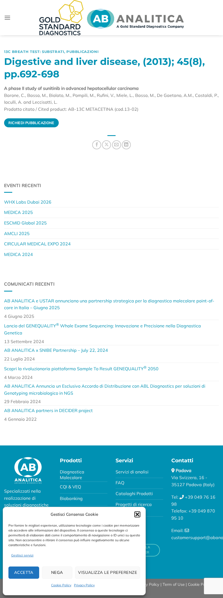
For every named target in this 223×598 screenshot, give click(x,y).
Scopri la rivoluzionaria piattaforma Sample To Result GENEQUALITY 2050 (81, 368)
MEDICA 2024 (18, 254)
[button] (137, 514)
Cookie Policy (61, 585)
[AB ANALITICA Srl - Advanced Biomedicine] (111, 17)
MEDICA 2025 (18, 212)
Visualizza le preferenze (107, 572)
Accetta (23, 572)
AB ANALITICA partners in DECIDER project (48, 410)
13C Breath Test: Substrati (34, 52)
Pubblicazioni (82, 52)
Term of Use (174, 584)
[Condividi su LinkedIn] (126, 144)
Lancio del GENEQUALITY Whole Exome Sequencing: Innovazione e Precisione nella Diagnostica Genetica (102, 329)
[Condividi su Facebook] (96, 144)
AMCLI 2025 (17, 233)
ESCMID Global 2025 (25, 223)
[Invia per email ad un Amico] (116, 144)
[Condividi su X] (106, 144)
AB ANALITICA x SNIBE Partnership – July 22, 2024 (56, 350)
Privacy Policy (84, 585)
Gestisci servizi (22, 555)
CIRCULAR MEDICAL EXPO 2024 (37, 243)
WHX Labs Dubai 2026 (27, 202)
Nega (57, 572)
